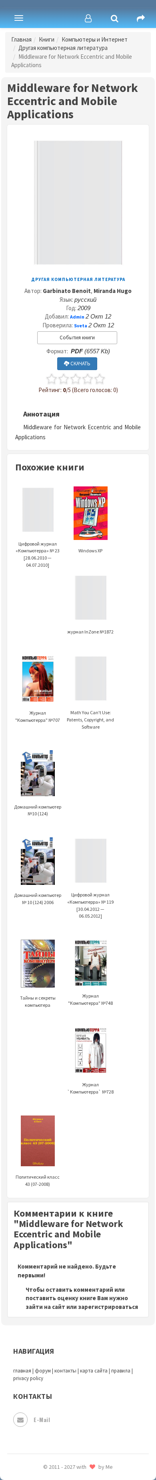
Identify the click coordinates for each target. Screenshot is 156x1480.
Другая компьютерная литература (63, 48)
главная (22, 1370)
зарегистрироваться (108, 1307)
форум (43, 1370)
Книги (46, 39)
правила (120, 1370)
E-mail (42, 1419)
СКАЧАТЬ (79, 363)
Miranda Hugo (113, 291)
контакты (65, 1370)
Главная (21, 39)
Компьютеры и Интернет (95, 39)
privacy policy (28, 1378)
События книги (77, 337)
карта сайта (94, 1370)
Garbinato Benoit (67, 291)
